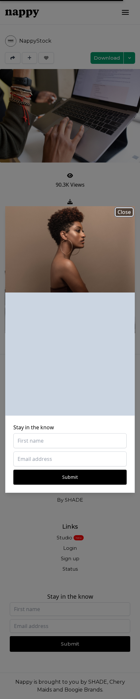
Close (124, 212)
